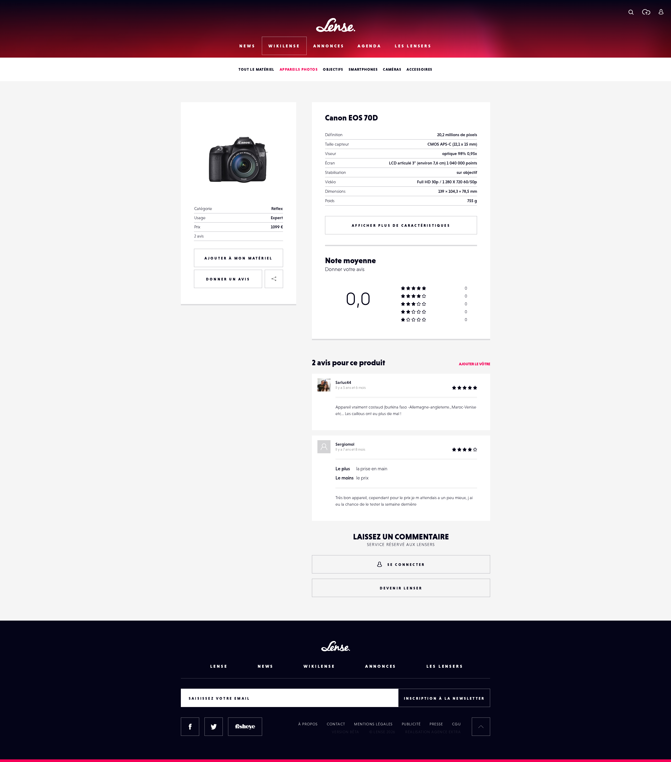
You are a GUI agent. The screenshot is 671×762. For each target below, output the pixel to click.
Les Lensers (413, 45)
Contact (336, 724)
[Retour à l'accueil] (335, 25)
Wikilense (284, 45)
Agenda (370, 45)
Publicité (411, 724)
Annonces (328, 45)
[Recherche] (631, 12)
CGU (456, 724)
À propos (308, 724)
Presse (436, 724)
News (247, 45)
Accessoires (419, 69)
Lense (219, 666)
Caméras (392, 69)
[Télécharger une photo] (645, 12)
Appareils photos (299, 69)
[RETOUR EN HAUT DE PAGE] (481, 726)
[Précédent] (274, 148)
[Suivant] (274, 124)
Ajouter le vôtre (474, 364)
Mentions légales (373, 724)
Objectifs (333, 69)
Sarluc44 (343, 382)
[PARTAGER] (274, 279)
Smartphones (363, 69)
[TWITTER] (213, 726)
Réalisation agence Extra (433, 732)
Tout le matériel (256, 69)
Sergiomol (345, 444)
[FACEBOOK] (190, 726)
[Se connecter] (660, 12)
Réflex (277, 208)
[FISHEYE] (245, 726)
